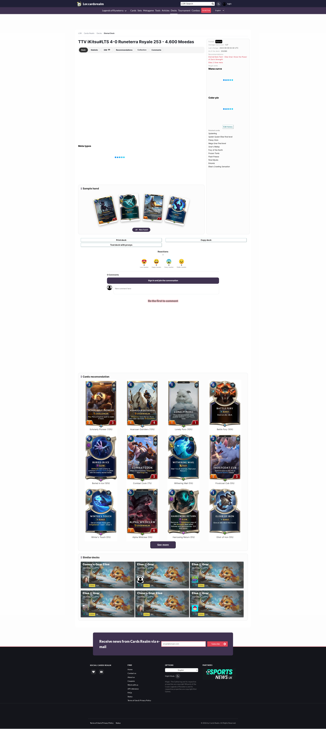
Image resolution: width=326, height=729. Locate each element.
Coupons (131, 681)
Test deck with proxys (121, 245)
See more (163, 545)
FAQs (130, 693)
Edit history (228, 127)
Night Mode (169, 676)
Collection (142, 50)
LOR (80, 33)
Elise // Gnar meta (215, 62)
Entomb (211, 163)
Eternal (219, 42)
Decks (99, 33)
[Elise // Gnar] (140, 585)
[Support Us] (93, 672)
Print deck (121, 240)
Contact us (132, 673)
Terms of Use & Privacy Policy (139, 700)
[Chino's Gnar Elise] (140, 614)
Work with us (133, 685)
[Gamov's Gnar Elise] (86, 585)
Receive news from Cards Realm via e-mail (129, 644)
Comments (156, 50)
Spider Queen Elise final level (220, 137)
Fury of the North (215, 150)
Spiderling (212, 133)
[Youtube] (101, 672)
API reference (133, 689)
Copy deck (206, 240)
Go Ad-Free (206, 10)
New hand (143, 230)
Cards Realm (89, 33)
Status (130, 697)
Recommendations (124, 50)
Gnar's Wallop (214, 147)
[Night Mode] (218, 4)
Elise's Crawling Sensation (219, 166)
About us (131, 677)
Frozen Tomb (213, 153)
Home (130, 669)
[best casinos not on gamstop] (219, 674)
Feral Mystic (213, 160)
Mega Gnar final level (217, 143)
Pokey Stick (213, 140)
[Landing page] (79, 3)
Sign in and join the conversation (163, 280)
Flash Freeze (213, 157)
